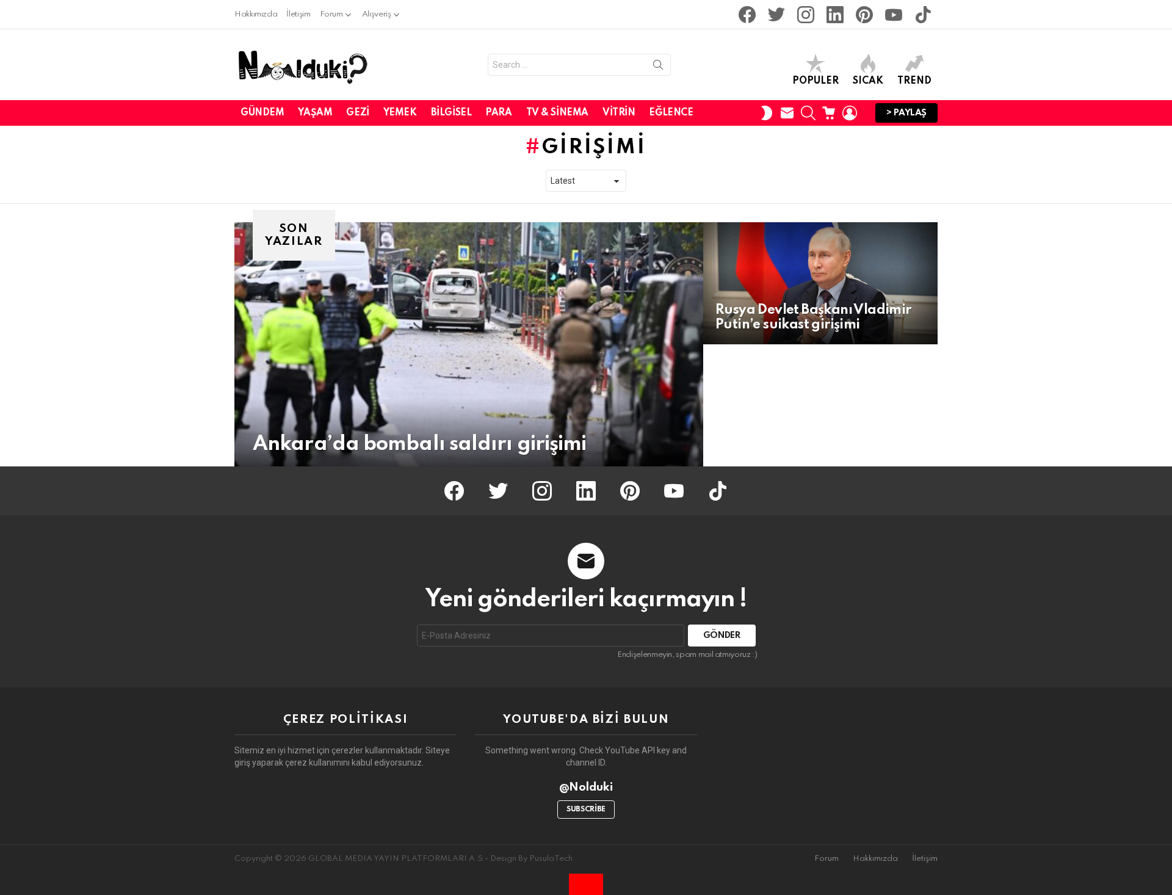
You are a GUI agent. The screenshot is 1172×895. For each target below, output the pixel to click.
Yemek (400, 113)
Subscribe (586, 809)
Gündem (262, 113)
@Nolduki (586, 787)
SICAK (868, 81)
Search (658, 67)
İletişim (298, 14)
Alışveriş (376, 14)
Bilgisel (451, 113)
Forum (331, 14)
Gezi (357, 113)
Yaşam (315, 113)
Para (498, 113)
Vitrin (618, 113)
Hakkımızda (255, 14)
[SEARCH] (808, 113)
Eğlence (671, 113)
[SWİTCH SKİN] (766, 113)
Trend (914, 81)
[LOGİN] (849, 113)
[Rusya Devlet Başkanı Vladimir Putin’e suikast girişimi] (820, 283)
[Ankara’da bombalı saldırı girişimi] (468, 344)
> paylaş (906, 113)
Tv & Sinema (557, 113)
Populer (815, 81)
